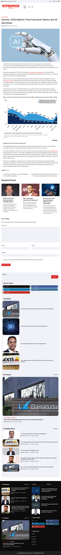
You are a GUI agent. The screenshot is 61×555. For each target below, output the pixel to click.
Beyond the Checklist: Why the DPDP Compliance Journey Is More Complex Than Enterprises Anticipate (20, 508)
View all (55, 374)
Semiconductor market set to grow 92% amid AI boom (34, 326)
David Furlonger (9, 80)
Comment (4, 225)
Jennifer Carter (54, 151)
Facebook (34, 536)
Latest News (4, 17)
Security (13, 417)
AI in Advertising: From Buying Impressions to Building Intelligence (49, 498)
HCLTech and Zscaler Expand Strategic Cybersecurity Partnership (49, 201)
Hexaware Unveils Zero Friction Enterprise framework (49, 511)
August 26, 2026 (18, 421)
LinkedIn (34, 539)
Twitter (33, 533)
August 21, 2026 (34, 452)
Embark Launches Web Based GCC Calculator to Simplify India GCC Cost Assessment (49, 490)
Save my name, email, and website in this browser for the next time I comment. (23, 259)
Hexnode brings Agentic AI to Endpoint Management (33, 343)
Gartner (7, 170)
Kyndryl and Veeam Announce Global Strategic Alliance (8, 200)
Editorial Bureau (6, 25)
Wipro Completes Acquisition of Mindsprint (30, 199)
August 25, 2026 (34, 469)
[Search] (32, 7)
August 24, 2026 (34, 435)
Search (4, 274)
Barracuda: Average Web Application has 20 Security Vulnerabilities (37, 308)
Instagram (34, 541)
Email (33, 245)
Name (3, 245)
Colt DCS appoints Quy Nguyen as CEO (30, 442)
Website (3, 252)
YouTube (34, 544)
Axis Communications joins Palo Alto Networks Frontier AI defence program (39, 433)
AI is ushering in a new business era (35, 72)
